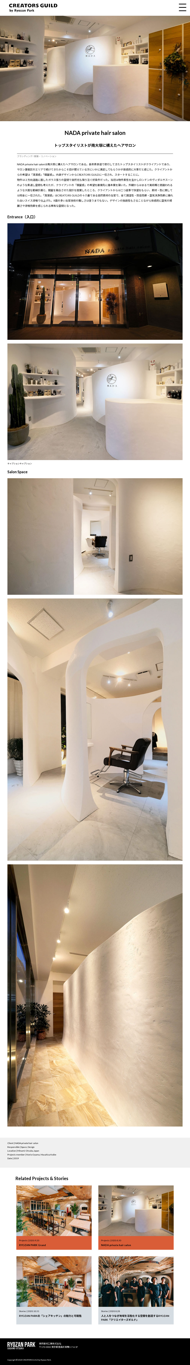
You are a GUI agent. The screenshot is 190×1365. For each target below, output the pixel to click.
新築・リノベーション (45, 156)
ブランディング (24, 156)
